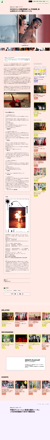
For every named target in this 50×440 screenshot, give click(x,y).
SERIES (44, 1)
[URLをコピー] (22, 294)
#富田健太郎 (15, 290)
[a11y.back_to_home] (3, 1)
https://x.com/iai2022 (12, 256)
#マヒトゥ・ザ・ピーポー (9, 290)
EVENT (37, 1)
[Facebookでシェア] (20, 294)
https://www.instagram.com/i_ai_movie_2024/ (19, 257)
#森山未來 (19, 290)
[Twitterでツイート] (17, 294)
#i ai (4, 290)
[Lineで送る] (15, 294)
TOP (37, 3)
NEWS (34, 1)
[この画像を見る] (2, 49)
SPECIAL (40, 1)
